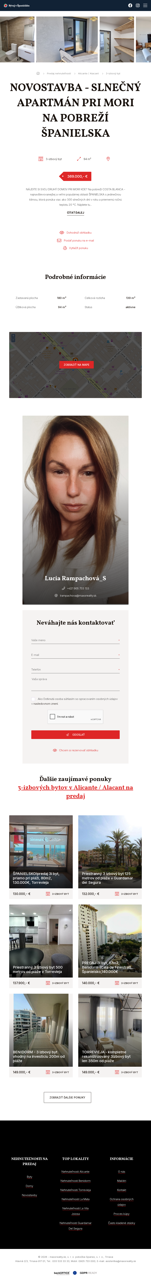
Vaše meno (38, 640)
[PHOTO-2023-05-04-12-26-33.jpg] (80, 39)
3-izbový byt (113, 73)
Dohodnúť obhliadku (79, 232)
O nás (121, 1171)
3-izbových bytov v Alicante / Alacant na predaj (75, 792)
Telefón (36, 669)
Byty (29, 1176)
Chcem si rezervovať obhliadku (78, 750)
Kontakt (121, 1190)
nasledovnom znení (46, 703)
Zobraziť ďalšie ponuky (67, 1097)
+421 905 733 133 (78, 588)
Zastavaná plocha (27, 298)
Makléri (121, 1181)
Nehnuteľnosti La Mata (75, 1199)
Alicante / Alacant (88, 73)
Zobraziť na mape (76, 364)
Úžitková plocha (26, 307)
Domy (29, 1186)
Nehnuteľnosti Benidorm (76, 1181)
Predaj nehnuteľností (59, 73)
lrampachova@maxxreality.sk (78, 595)
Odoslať (78, 734)
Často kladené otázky (121, 1223)
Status (88, 307)
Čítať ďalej (75, 212)
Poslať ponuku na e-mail (79, 240)
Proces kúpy (121, 1214)
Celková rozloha (95, 298)
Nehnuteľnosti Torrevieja (75, 1190)
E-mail (35, 655)
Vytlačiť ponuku (78, 248)
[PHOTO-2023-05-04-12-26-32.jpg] (30, 39)
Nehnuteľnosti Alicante (75, 1171)
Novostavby (29, 1195)
